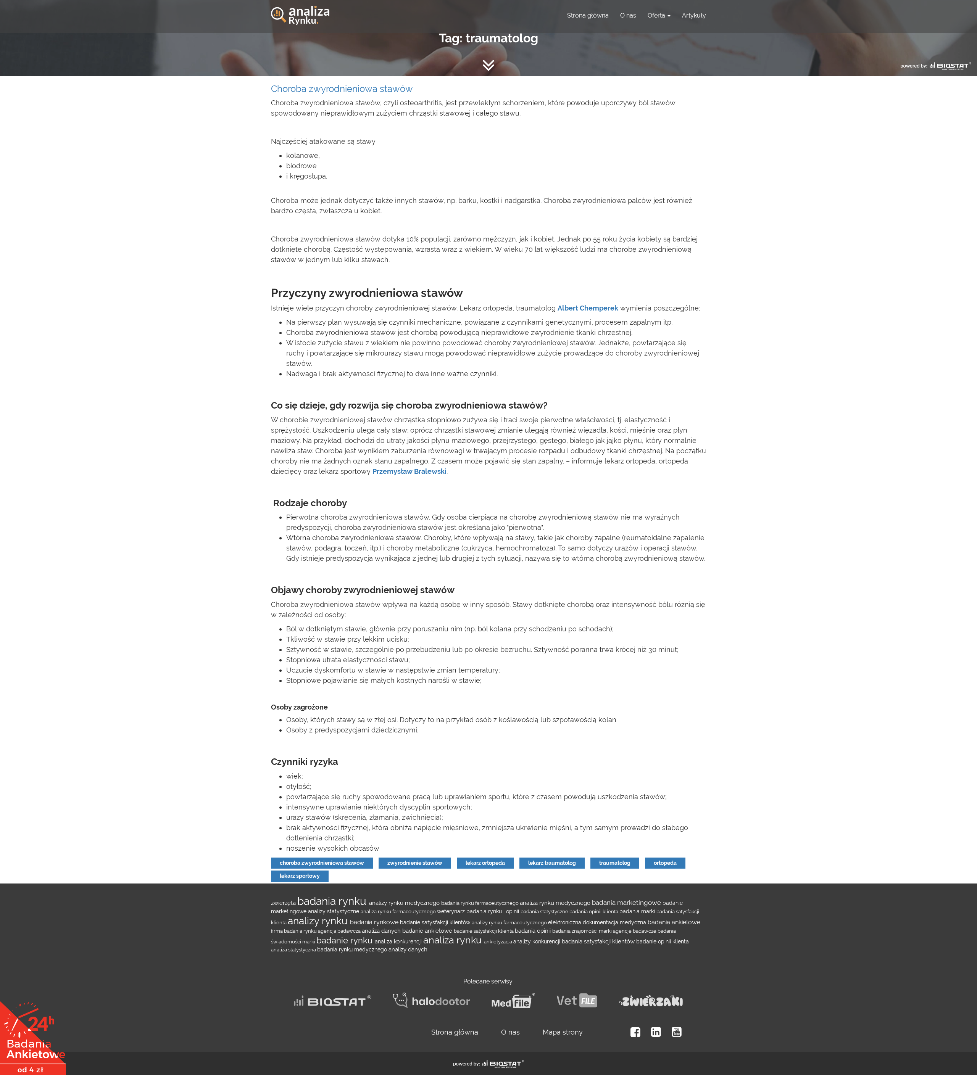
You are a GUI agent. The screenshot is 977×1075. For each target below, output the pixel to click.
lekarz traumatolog (552, 863)
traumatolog (614, 863)
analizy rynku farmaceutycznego (510, 922)
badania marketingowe (627, 902)
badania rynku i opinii (493, 911)
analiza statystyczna (294, 949)
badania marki (637, 911)
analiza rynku (453, 940)
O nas (628, 15)
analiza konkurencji (399, 941)
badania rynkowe (375, 922)
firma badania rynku (294, 931)
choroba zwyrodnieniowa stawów (322, 863)
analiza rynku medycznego (556, 903)
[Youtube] (676, 1032)
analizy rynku (319, 921)
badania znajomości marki (582, 931)
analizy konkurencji (537, 941)
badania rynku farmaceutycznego (480, 903)
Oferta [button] (657, 15)
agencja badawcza (340, 931)
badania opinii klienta (594, 911)
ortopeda (665, 863)
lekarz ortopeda (485, 863)
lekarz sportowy (300, 876)
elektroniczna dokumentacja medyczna (598, 922)
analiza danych (382, 930)
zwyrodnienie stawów (414, 863)
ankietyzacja (498, 941)
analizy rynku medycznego (405, 903)
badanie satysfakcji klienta (484, 931)
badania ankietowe (674, 922)
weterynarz (451, 911)
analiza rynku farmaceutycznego (399, 911)
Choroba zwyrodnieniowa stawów (342, 88)
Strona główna (588, 15)
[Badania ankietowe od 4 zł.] (33, 1035)
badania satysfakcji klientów (599, 941)
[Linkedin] (656, 1032)
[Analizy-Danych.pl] (300, 9)
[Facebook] (635, 1032)
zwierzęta (284, 903)
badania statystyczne (545, 911)
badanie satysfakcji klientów (436, 922)
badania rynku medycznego (353, 949)
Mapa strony (563, 1032)
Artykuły (694, 15)
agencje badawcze (635, 931)
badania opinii (533, 930)
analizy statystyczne (334, 911)
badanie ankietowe (428, 930)
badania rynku (333, 901)
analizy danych (408, 949)
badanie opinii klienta (662, 941)
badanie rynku (345, 940)
